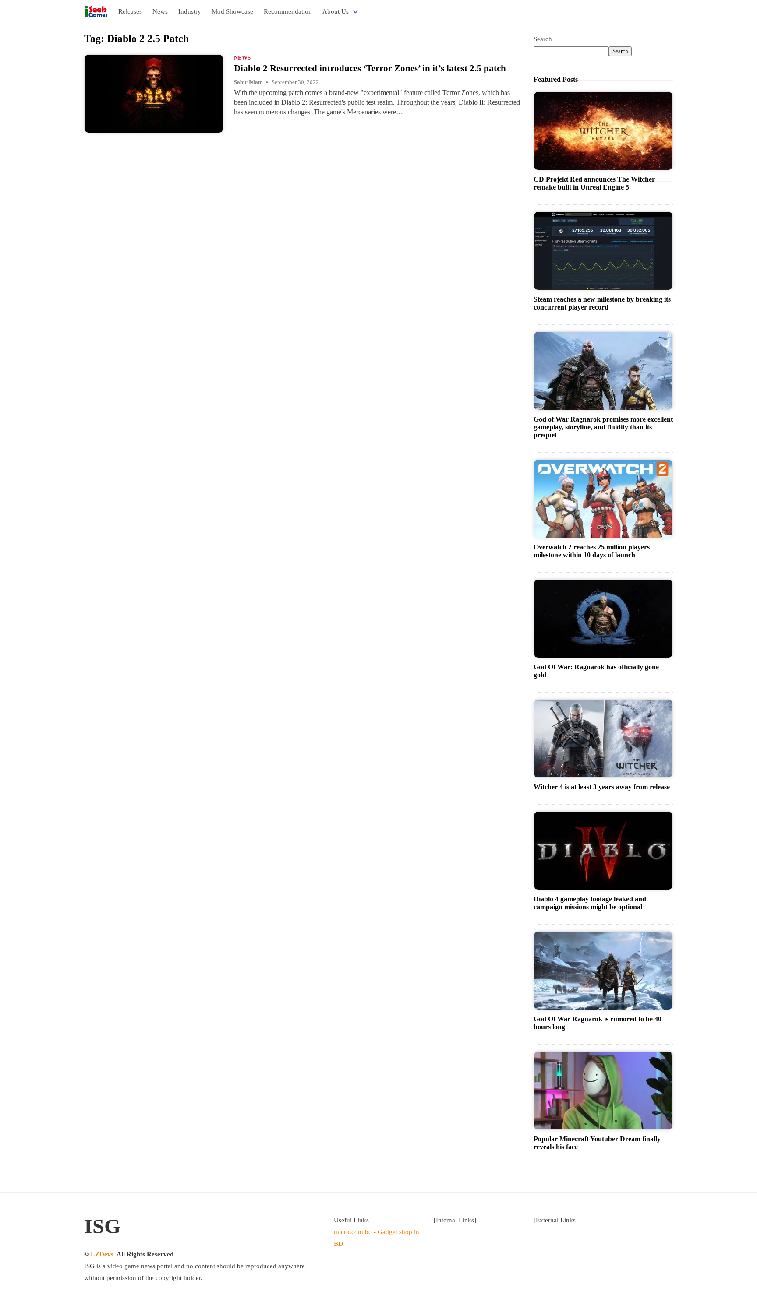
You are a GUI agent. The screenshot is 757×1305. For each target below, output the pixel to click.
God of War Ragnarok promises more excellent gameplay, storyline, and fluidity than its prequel (603, 427)
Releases (130, 11)
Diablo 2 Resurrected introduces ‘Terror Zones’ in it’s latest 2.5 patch (370, 68)
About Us (335, 11)
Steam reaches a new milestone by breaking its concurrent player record (602, 303)
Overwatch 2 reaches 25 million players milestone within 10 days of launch (592, 551)
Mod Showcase (232, 11)
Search (543, 38)
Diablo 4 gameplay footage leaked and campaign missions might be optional (590, 903)
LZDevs (102, 1254)
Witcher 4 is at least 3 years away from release (602, 787)
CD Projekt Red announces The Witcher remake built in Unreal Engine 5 (594, 183)
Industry (189, 11)
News (160, 11)
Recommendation (288, 11)
